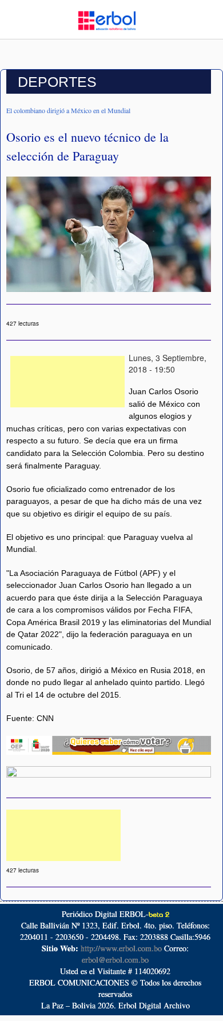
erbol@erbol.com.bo (115, 959)
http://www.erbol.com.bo (121, 948)
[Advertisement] (67, 381)
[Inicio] (107, 19)
